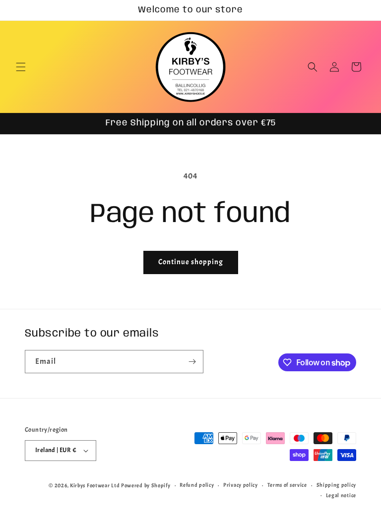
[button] (21, 67)
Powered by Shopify (146, 485)
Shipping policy (337, 484)
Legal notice (341, 495)
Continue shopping (190, 262)
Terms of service (287, 484)
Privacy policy (240, 484)
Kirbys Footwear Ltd (95, 485)
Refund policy (197, 484)
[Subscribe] (192, 361)
